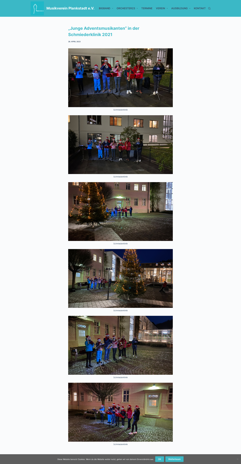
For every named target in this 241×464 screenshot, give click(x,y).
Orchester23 (126, 8)
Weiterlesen (174, 459)
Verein (160, 8)
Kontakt (200, 8)
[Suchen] (209, 8)
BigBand (104, 8)
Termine (146, 8)
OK (159, 459)
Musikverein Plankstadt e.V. (70, 8)
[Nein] (237, 459)
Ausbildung (179, 8)
